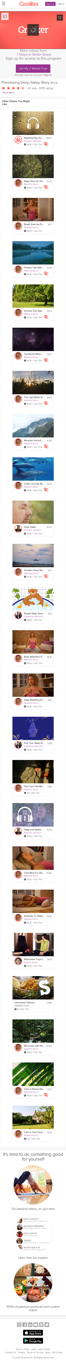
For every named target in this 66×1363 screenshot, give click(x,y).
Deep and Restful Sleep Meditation (34, 830)
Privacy (21, 1352)
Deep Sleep (30, 527)
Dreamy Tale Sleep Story (34, 268)
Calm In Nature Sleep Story (34, 1089)
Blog (47, 1352)
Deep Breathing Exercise (34, 700)
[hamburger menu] (3, 3)
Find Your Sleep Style (34, 743)
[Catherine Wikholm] (18, 615)
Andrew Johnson (32, 530)
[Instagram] (19, 1325)
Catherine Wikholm (33, 616)
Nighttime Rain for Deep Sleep (34, 138)
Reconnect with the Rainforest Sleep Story (34, 1046)
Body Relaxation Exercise (34, 657)
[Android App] (33, 1341)
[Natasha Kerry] (18, 183)
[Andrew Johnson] (18, 529)
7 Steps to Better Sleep (34, 54)
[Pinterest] (41, 1325)
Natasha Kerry (31, 184)
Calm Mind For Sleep (34, 873)
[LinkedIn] (30, 1325)
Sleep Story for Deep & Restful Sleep (34, 181)
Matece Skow (31, 962)
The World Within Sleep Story (34, 354)
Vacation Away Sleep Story (34, 570)
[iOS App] (33, 1333)
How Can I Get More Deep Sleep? (34, 786)
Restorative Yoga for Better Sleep (34, 959)
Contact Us (10, 1352)
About (19, 1349)
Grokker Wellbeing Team (36, 141)
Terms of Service (35, 1352)
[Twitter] (47, 1325)
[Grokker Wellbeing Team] (18, 140)
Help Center (44, 1349)
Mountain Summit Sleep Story (34, 440)
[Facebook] (24, 1325)
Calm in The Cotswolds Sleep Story (34, 1132)
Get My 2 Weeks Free (33, 68)
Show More (8, 93)
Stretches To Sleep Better (34, 916)
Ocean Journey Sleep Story (34, 484)
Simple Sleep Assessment (34, 613)
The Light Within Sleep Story (34, 397)
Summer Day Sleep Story (34, 311)
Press (26, 1349)
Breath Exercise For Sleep (34, 224)
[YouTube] (35, 1325)
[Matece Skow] (18, 961)
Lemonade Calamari (24, 1002)
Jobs (33, 1349)
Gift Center (57, 1352)
